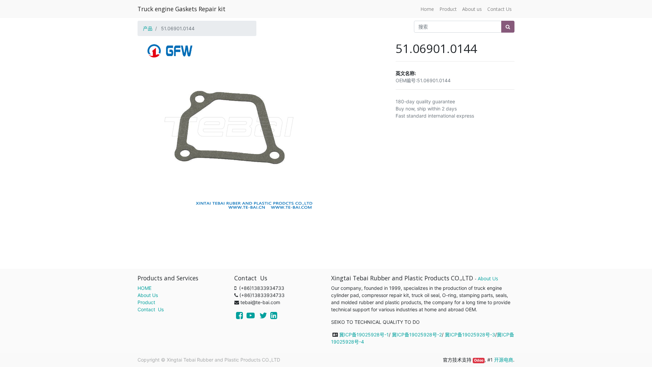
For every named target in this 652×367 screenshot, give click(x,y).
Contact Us (151, 309)
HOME (144, 288)
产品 (147, 28)
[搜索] (507, 27)
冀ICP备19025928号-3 (470, 334)
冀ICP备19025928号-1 (364, 334)
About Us (148, 295)
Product (146, 302)
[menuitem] (427, 9)
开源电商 (503, 360)
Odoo (478, 360)
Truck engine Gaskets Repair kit (181, 9)
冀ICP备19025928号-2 (417, 334)
